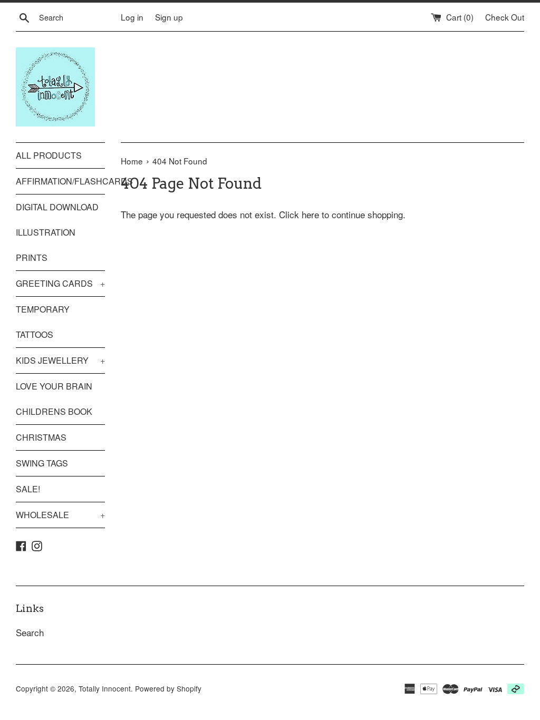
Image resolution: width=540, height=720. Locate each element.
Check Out (504, 17)
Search (30, 632)
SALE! (28, 489)
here (310, 214)
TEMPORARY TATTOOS (43, 321)
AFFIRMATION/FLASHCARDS (60, 181)
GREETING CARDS (60, 283)
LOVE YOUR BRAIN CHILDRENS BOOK (54, 398)
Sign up (169, 17)
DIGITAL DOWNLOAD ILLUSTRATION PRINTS (57, 232)
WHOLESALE (60, 515)
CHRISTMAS (41, 437)
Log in (132, 17)
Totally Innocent (105, 688)
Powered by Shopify (168, 688)
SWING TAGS (42, 463)
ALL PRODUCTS (49, 155)
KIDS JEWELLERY (60, 360)
